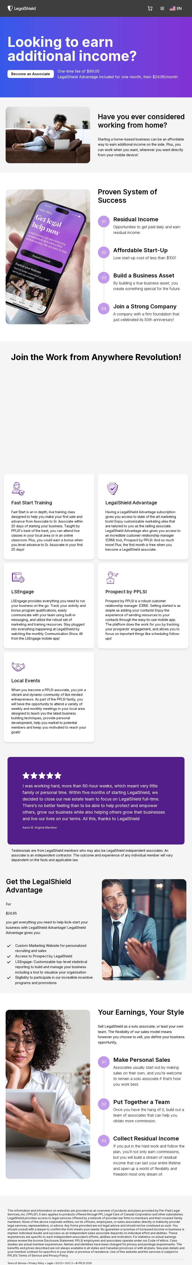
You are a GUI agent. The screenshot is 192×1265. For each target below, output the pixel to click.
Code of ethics (158, 1240)
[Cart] (150, 8)
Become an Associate (30, 74)
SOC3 (59, 1263)
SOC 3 (69, 1263)
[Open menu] (162, 8)
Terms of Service (16, 1263)
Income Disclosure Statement (53, 1240)
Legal (50, 1263)
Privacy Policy (36, 1263)
